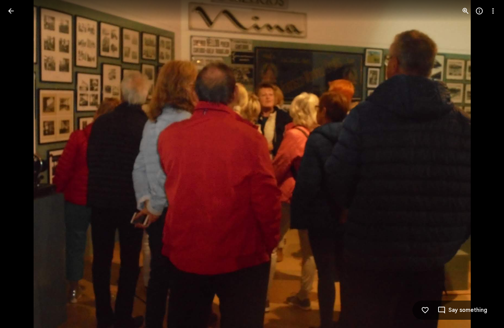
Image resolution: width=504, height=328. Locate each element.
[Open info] (479, 11)
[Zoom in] (465, 11)
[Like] (425, 310)
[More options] (493, 11)
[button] (19, 164)
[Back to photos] (11, 11)
